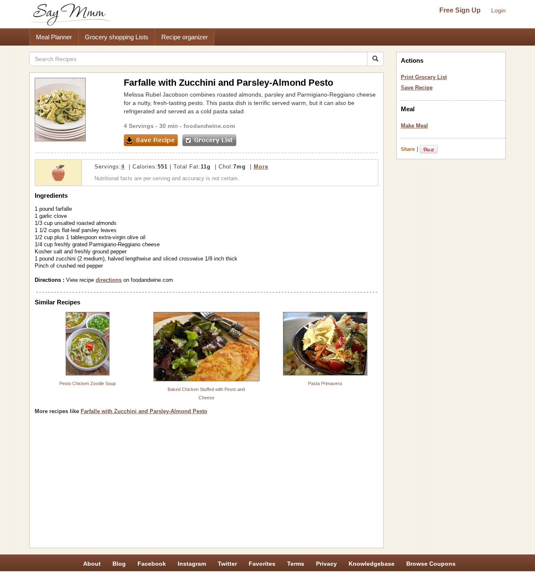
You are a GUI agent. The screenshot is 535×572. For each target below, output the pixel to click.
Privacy (326, 563)
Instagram (192, 563)
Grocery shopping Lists (116, 37)
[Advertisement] (206, 484)
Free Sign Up (460, 10)
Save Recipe (417, 87)
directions (109, 280)
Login (498, 10)
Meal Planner (54, 37)
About (92, 563)
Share (408, 149)
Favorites (262, 563)
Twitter (227, 563)
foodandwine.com (209, 126)
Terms (295, 563)
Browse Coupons (431, 563)
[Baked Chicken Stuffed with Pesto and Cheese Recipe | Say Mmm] (206, 346)
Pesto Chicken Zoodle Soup (87, 383)
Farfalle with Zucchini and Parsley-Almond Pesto (144, 411)
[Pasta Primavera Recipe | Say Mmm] (325, 343)
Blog (119, 563)
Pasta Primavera (325, 383)
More (261, 166)
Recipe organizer (184, 37)
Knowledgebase (372, 563)
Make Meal (414, 126)
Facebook (152, 563)
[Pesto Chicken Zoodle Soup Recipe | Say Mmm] (88, 343)
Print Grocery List (424, 77)
